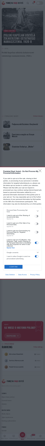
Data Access (22, 274)
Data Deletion (10, 274)
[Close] (41, 171)
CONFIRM (14, 267)
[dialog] (22, 223)
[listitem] (22, 210)
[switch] (36, 216)
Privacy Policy (35, 274)
